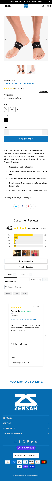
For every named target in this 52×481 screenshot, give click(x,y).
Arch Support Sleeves (19, 344)
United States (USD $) (24, 455)
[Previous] (5, 39)
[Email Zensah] (16, 442)
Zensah (21, 475)
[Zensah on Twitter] (32, 442)
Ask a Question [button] (27, 267)
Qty (5, 127)
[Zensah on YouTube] (36, 442)
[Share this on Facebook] (22, 206)
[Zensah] (26, 6)
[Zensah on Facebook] (20, 442)
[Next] (46, 39)
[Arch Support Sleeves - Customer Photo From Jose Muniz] (17, 253)
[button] (25, 363)
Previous (6, 334)
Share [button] (16, 358)
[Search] (43, 6)
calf (16, 293)
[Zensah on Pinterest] (28, 442)
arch (24, 293)
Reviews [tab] (9, 274)
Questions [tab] (24, 274)
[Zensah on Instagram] (24, 442)
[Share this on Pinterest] (29, 206)
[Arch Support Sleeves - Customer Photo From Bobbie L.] (26, 253)
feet (8, 293)
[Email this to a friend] (35, 206)
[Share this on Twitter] (16, 206)
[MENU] (1, 6)
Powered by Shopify (32, 475)
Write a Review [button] (27, 261)
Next (46, 334)
